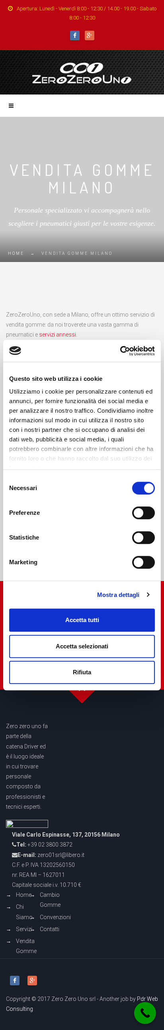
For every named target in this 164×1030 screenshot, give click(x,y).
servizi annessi (57, 334)
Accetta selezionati (82, 646)
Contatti (49, 929)
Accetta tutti (82, 619)
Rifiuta (82, 672)
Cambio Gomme (50, 900)
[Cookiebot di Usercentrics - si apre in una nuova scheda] (120, 351)
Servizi (24, 929)
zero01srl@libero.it (60, 855)
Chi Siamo (24, 912)
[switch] (143, 512)
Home (16, 253)
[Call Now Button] (145, 1013)
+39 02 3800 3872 (49, 844)
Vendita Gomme (26, 946)
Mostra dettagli (118, 594)
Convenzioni (55, 917)
